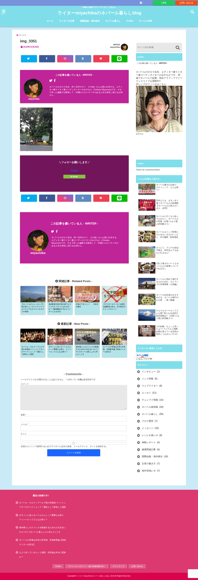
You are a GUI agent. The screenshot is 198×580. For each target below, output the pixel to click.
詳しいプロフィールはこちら (151, 84)
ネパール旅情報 (150, 407)
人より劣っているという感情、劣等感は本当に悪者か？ (42, 554)
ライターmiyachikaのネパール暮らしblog (99, 12)
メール (24, 424)
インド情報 (147, 378)
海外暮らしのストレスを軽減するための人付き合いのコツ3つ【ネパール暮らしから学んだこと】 (42, 529)
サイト (24, 434)
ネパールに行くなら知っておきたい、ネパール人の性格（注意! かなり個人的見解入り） (167, 220)
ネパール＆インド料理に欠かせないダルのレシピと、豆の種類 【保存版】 (167, 234)
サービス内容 (145, 21)
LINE (164, 3)
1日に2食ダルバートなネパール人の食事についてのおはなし (167, 266)
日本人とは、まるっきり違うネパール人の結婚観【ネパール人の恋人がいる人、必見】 (167, 204)
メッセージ (147, 428)
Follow (74, 170)
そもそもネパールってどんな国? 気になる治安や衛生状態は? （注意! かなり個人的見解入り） (167, 314)
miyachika (115, 47)
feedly (75, 177)
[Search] (177, 47)
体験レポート (149, 442)
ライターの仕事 (66, 21)
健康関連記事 (149, 449)
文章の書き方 (149, 463)
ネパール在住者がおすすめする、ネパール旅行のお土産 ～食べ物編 (167, 297)
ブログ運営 (147, 421)
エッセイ (146, 393)
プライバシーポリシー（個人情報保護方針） (87, 566)
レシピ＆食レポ (150, 435)
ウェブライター (150, 386)
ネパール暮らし (113, 21)
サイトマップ (118, 566)
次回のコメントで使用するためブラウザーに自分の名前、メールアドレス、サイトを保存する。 (64, 446)
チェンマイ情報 (150, 400)
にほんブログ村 (144, 359)
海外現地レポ (149, 470)
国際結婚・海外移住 (90, 21)
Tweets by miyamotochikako (148, 170)
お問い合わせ (186, 3)
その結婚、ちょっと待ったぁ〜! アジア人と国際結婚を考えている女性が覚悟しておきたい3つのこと (167, 330)
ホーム (50, 21)
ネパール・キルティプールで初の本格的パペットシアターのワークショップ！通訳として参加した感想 (42, 504)
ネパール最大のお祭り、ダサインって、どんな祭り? (167, 187)
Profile (130, 21)
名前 (23, 415)
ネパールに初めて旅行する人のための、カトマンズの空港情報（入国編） (167, 281)
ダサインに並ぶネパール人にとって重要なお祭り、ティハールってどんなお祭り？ (42, 517)
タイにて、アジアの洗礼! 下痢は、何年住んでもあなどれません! (167, 250)
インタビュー (149, 371)
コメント (25, 384)
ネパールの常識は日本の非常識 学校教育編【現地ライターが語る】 (42, 542)
